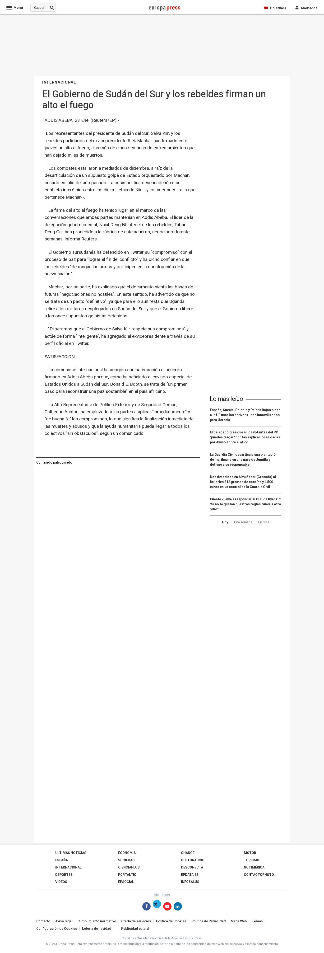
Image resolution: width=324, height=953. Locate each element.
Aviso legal (64, 921)
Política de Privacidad (208, 921)
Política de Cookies (171, 921)
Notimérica (254, 867)
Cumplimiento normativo (97, 921)
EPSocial (126, 881)
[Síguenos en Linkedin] (178, 907)
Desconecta (192, 867)
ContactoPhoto (259, 874)
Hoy (225, 522)
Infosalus (190, 881)
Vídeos (61, 881)
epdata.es (190, 874)
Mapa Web (239, 921)
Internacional (68, 867)
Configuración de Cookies (56, 928)
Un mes (263, 522)
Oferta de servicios (136, 921)
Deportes (64, 874)
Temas (257, 921)
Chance (187, 852)
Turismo (251, 860)
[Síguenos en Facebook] (146, 907)
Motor (250, 852)
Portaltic (127, 874)
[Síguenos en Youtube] (167, 907)
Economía (127, 852)
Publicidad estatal (135, 928)
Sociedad (126, 860)
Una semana (243, 522)
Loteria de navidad (96, 928)
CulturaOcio (192, 860)
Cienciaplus (129, 867)
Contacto (43, 921)
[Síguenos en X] (157, 907)
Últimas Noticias (70, 852)
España (61, 860)
